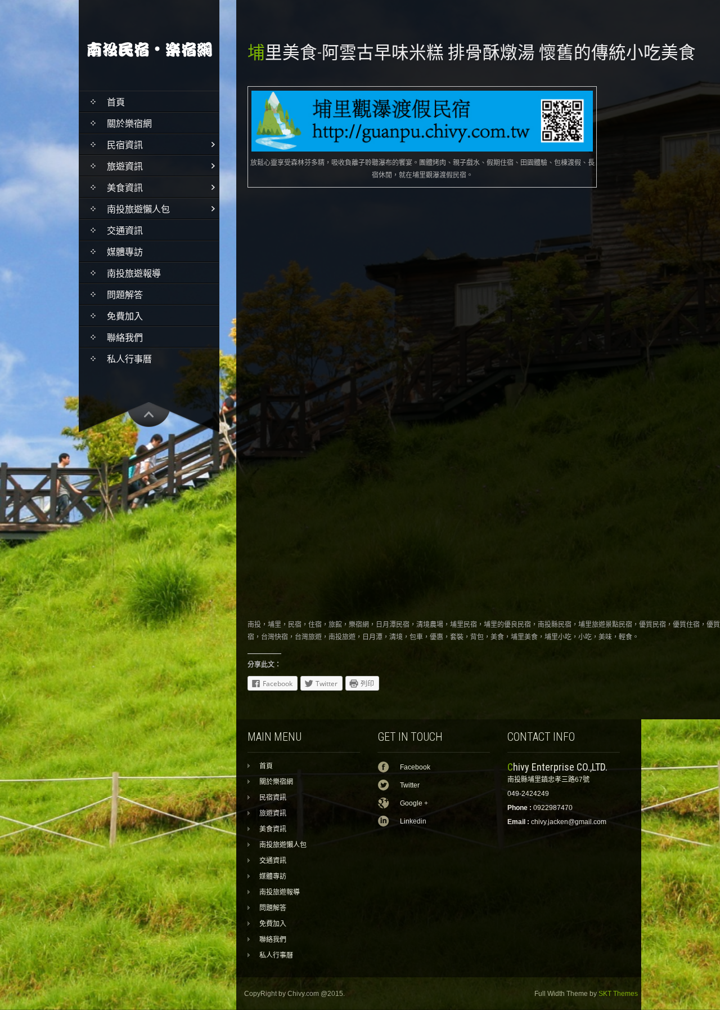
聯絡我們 (125, 337)
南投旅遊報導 (134, 273)
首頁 (116, 102)
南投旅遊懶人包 (138, 209)
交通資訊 (125, 230)
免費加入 (125, 316)
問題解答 (125, 295)
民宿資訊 (125, 145)
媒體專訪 (125, 252)
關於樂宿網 (129, 123)
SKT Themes (618, 994)
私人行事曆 (129, 359)
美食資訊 (125, 188)
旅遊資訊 (125, 166)
